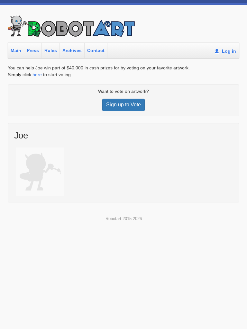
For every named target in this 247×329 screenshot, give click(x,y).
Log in (228, 51)
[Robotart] (72, 28)
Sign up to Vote (123, 104)
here (37, 74)
